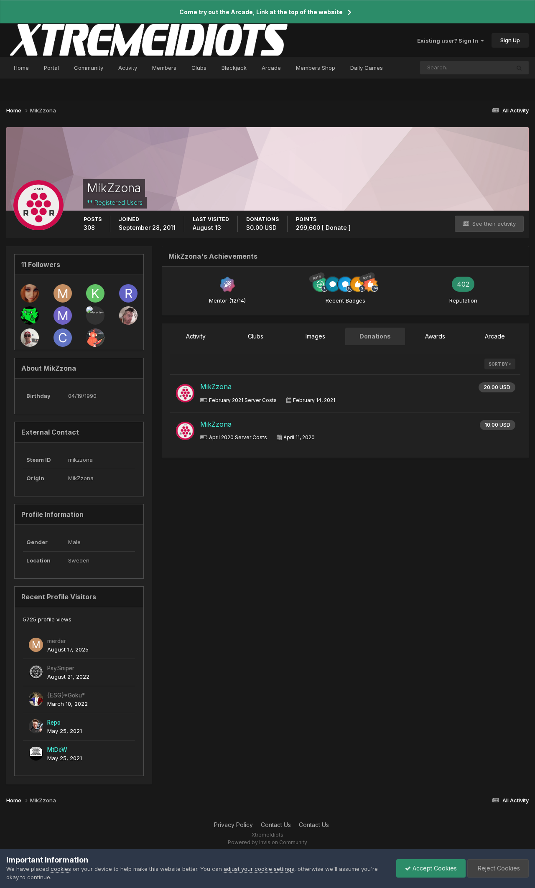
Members (164, 67)
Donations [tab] (375, 336)
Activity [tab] (196, 336)
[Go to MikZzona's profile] (185, 393)
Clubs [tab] (255, 336)
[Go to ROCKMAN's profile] (128, 293)
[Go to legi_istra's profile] (128, 315)
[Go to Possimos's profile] (95, 315)
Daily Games (366, 67)
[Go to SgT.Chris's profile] (95, 337)
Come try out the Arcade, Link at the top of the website (261, 11)
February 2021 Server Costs (243, 400)
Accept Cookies (434, 868)
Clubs (198, 67)
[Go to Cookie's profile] (63, 337)
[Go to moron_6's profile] (63, 315)
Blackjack (234, 67)
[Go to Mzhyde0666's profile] (29, 293)
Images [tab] (315, 336)
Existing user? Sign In (449, 40)
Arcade (271, 67)
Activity (127, 67)
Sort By (499, 363)
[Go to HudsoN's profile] (29, 337)
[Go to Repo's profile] (36, 726)
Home (21, 67)
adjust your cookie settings (259, 868)
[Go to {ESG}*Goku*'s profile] (36, 699)
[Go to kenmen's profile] (29, 315)
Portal (51, 67)
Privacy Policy (233, 824)
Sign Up (510, 40)
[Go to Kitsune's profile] (95, 293)
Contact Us (276, 824)
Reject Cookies (498, 868)
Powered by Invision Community (267, 842)
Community (88, 67)
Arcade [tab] (495, 336)
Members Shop (315, 67)
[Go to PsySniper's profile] (36, 672)
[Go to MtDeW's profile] (36, 753)
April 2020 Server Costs (238, 437)
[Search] (519, 67)
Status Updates (480, 67)
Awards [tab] (435, 336)
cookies (61, 868)
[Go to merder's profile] (63, 293)
